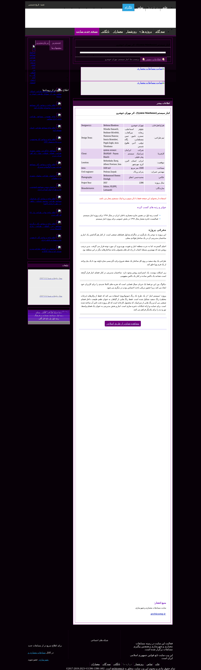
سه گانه (160, 31)
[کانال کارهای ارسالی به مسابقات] (29, 79)
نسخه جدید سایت (87, 31)
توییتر (81, 8)
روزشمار (131, 31)
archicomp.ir (118, 668)
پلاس (96, 8)
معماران (118, 31)
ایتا (89, 8)
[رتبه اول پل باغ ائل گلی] (49, 322)
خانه (165, 7)
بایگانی (105, 31)
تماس (140, 7)
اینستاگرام (67, 8)
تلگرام (128, 7)
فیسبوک (74, 8)
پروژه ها (146, 31)
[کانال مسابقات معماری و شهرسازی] (37, 82)
